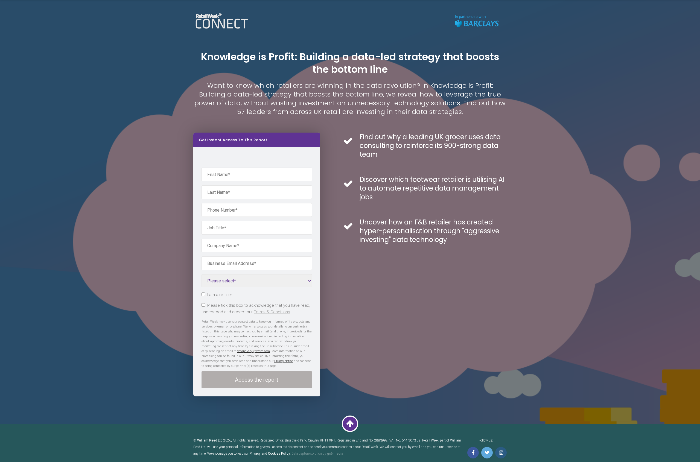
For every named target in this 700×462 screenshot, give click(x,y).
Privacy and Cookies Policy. (270, 453)
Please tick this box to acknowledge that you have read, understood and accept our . (256, 308)
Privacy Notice (283, 361)
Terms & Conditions (272, 311)
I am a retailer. (220, 294)
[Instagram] (501, 452)
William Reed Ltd (210, 440)
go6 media (335, 453)
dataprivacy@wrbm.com (253, 351)
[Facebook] (473, 452)
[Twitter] (487, 452)
